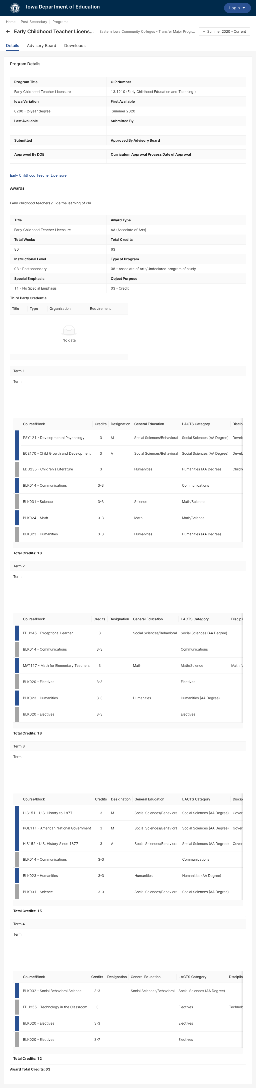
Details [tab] (12, 45)
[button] (8, 31)
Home (11, 21)
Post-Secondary (34, 21)
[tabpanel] (128, 628)
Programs (60, 21)
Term (17, 381)
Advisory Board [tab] (41, 45)
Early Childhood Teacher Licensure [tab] (38, 175)
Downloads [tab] (75, 45)
